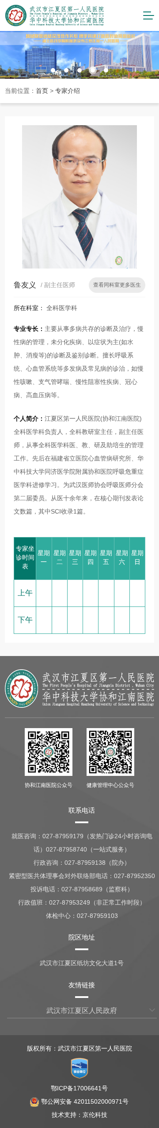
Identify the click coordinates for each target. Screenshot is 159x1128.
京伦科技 (95, 1114)
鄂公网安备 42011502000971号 (85, 1101)
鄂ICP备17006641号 (79, 1088)
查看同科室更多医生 (117, 285)
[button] (53, 70)
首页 (42, 90)
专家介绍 (67, 90)
